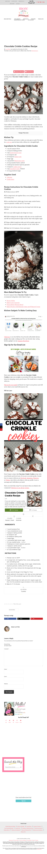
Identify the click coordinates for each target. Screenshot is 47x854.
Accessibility (29, 840)
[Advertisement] (23, 31)
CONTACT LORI (14, 1)
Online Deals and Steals (10, 826)
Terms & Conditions (22, 840)
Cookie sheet (10, 179)
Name (5, 669)
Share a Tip (23, 831)
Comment (6, 648)
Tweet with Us (7, 830)
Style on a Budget (20, 826)
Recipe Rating (7, 644)
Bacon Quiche (11, 300)
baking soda (17, 157)
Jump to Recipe (19, 71)
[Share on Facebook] (1, 424)
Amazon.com (39, 849)
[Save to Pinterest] (1, 429)
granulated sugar (15, 169)
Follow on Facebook (16, 830)
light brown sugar (19, 161)
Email (5, 676)
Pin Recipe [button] (34, 510)
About (33, 840)
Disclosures (11, 840)
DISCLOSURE (12, 3)
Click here (7, 337)
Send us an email (38, 828)
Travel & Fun (17, 828)
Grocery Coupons (37, 826)
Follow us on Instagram (38, 830)
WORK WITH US (21, 1)
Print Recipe (29, 71)
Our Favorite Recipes (8, 828)
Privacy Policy (16, 840)
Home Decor (29, 826)
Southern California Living (27, 828)
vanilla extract (17, 167)
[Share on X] (1, 427)
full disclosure (34, 50)
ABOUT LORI (7, 1)
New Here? (18, 3)
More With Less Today (23, 12)
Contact (36, 840)
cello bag (9, 142)
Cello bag (9, 177)
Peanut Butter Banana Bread (15, 304)
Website (6, 683)
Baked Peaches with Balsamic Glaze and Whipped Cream (23, 307)
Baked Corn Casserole (13, 302)
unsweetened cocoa (15, 153)
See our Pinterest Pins (26, 830)
